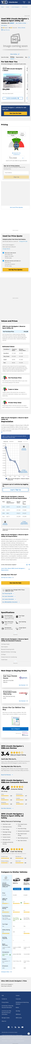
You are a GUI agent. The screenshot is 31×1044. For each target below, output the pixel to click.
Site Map (18, 1011)
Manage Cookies (6, 1017)
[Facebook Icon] (8, 1027)
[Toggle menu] (29, 2)
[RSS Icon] (15, 1027)
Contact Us (4, 999)
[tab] (5, 57)
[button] (15, 680)
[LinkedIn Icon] (19, 1027)
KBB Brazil (18, 1014)
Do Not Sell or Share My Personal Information (7, 1006)
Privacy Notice (5, 1002)
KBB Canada (19, 1017)
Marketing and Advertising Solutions (22, 1003)
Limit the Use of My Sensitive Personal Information (6, 1012)
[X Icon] (12, 1027)
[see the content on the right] (28, 57)
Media (17, 1007)
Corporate (18, 999)
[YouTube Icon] (22, 1027)
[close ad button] (29, 1034)
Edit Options (4, 25)
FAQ (3, 995)
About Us (4, 1021)
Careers (18, 995)
